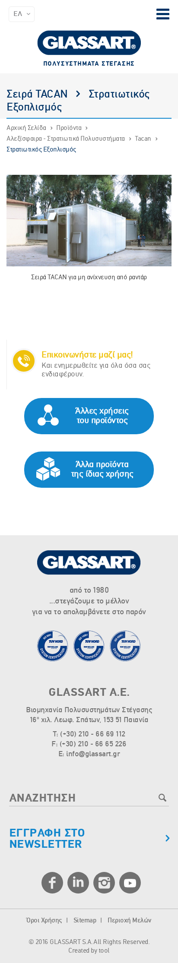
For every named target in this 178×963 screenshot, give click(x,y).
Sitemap (84, 920)
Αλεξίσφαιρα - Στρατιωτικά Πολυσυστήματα (65, 139)
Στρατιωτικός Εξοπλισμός (41, 149)
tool (104, 950)
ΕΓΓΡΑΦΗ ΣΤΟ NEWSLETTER (47, 839)
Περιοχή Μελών (130, 920)
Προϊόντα (68, 128)
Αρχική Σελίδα (26, 128)
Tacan (143, 139)
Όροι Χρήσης (44, 920)
